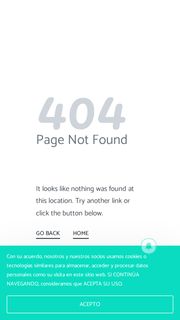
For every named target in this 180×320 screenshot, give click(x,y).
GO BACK (48, 234)
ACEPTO (90, 304)
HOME (81, 234)
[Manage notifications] (148, 246)
